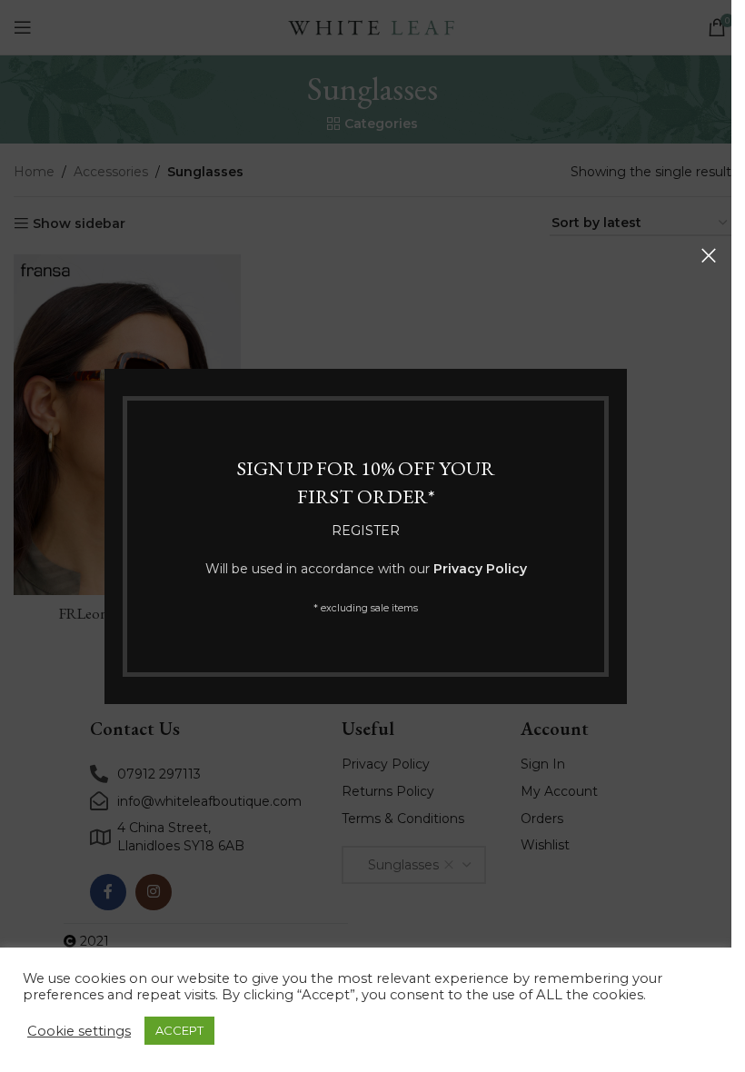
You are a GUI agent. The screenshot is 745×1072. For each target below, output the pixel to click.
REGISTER (366, 529)
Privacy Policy (480, 569)
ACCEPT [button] (179, 1030)
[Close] (708, 255)
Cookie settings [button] (79, 1031)
